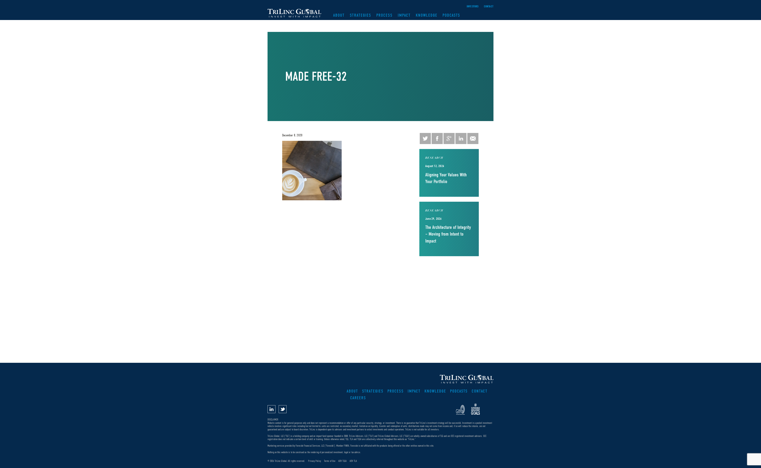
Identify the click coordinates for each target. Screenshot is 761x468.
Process (384, 15)
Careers (358, 397)
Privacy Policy (314, 460)
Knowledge (426, 15)
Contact (488, 6)
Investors (473, 6)
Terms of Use (329, 460)
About (339, 15)
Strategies (360, 15)
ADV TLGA (342, 460)
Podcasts (451, 15)
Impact (404, 15)
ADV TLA (353, 460)
